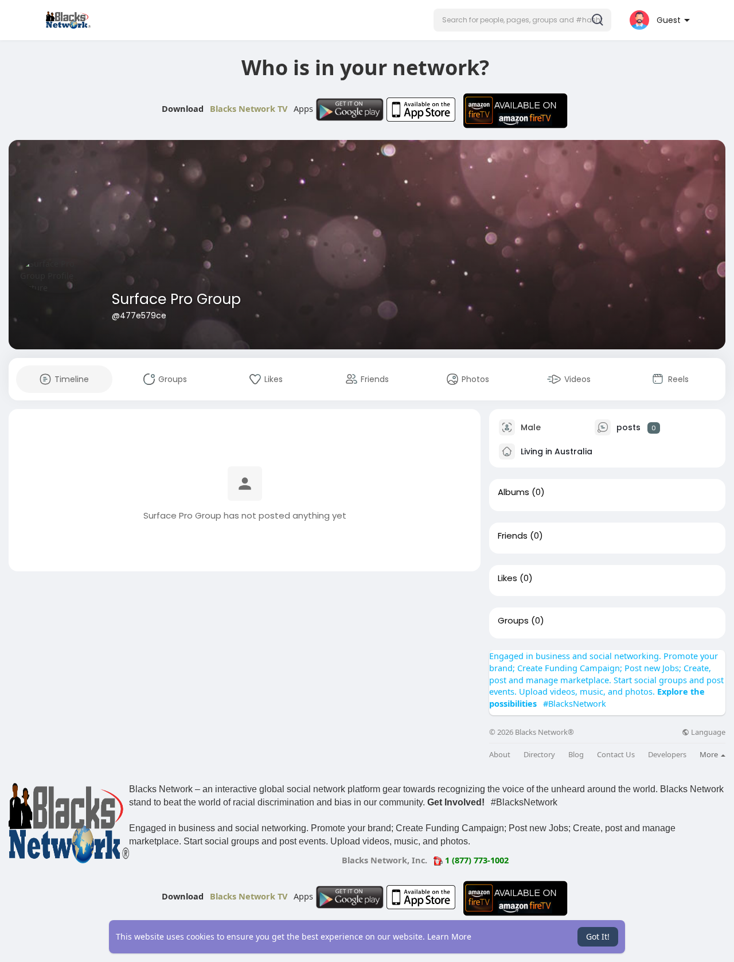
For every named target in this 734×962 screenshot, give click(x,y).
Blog (576, 754)
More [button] (710, 754)
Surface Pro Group (176, 299)
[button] (522, 20)
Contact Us (616, 754)
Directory (539, 754)
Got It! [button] (598, 936)
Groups (513, 620)
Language (707, 732)
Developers (667, 754)
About (499, 754)
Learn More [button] (449, 936)
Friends (513, 535)
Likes (507, 578)
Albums (513, 492)
